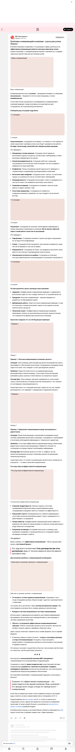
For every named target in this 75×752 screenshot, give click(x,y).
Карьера (17, 38)
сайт (61, 710)
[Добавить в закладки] (15, 718)
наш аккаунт (29, 699)
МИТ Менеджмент (21, 36)
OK (69, 743)
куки (14, 743)
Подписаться (60, 37)
